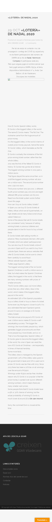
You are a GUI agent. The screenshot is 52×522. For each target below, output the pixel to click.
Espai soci (7, 473)
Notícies (6, 484)
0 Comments (31, 43)
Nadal (29, 58)
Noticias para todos (32, 40)
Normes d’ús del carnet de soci (15, 477)
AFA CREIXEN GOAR (16, 43)
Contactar (7, 481)
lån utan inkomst (36, 399)
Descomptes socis (10, 469)
